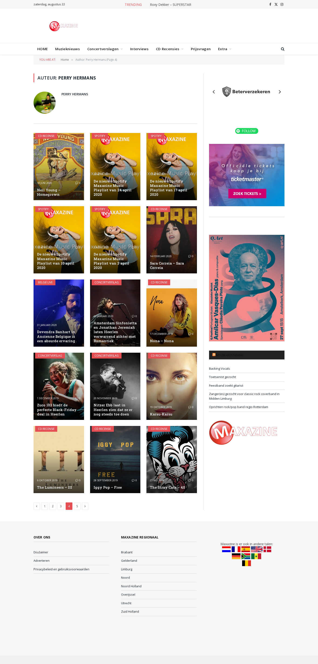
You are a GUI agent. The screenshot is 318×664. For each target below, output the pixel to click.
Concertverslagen (103, 48)
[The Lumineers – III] (59, 459)
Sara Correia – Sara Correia (167, 265)
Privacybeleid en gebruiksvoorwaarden (61, 569)
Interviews (139, 48)
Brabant (126, 552)
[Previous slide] (214, 92)
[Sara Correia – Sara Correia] (171, 239)
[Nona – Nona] (171, 313)
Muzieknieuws (67, 48)
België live (45, 282)
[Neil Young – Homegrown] (59, 166)
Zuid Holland (130, 611)
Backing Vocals (219, 368)
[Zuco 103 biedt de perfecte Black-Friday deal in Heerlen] (59, 386)
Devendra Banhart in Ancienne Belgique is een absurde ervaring (56, 336)
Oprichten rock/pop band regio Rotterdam (238, 407)
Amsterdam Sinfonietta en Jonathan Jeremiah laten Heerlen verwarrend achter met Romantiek (115, 332)
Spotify (100, 136)
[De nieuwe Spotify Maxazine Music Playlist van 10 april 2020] (59, 239)
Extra (222, 48)
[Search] (282, 49)
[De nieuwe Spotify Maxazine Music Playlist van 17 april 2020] (171, 166)
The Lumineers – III (54, 487)
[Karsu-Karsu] (171, 386)
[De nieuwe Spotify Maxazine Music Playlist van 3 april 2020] (115, 239)
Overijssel (128, 594)
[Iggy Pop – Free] (115, 459)
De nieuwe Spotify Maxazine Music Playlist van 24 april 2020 (113, 188)
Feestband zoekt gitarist (226, 385)
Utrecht (126, 603)
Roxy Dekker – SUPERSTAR (170, 5)
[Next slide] (279, 92)
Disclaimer (41, 552)
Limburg (126, 569)
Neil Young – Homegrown (49, 192)
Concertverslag (107, 282)
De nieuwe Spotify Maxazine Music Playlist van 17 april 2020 (168, 188)
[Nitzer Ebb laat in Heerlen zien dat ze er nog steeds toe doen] (115, 386)
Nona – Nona (162, 341)
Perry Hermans (74, 94)
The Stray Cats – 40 (167, 487)
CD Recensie (46, 136)
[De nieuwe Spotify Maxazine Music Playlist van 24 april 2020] (115, 166)
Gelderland (129, 560)
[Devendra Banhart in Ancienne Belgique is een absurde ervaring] (59, 313)
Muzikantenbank (229, 355)
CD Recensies (167, 48)
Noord (125, 577)
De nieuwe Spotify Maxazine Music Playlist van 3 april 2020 (111, 261)
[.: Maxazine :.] (64, 26)
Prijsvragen (201, 48)
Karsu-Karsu (161, 414)
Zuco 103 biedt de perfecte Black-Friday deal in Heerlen (57, 409)
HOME (42, 48)
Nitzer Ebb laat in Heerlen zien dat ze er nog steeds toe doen (113, 409)
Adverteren (42, 560)
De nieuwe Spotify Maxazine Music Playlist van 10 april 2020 (55, 261)
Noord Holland (131, 586)
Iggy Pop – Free (108, 487)
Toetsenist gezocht (222, 377)
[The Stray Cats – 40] (171, 459)
